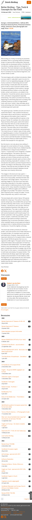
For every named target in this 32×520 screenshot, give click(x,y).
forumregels (4, 310)
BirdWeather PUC (7, 392)
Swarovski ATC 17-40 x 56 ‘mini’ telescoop (14, 431)
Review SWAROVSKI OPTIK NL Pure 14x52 (14, 339)
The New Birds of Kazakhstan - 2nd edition (14, 356)
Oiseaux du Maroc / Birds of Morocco (12, 464)
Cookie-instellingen (18, 513)
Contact (15, 511)
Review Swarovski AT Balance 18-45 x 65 (13, 321)
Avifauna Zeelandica (7, 459)
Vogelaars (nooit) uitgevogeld (10, 481)
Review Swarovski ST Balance (10, 326)
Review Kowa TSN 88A (8, 444)
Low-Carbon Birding (7, 436)
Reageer (4, 278)
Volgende (26, 499)
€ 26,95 (11, 28)
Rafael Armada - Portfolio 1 (9, 387)
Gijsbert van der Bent (13, 283)
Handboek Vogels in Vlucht (9, 476)
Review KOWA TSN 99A (8, 493)
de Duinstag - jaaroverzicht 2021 (11, 454)
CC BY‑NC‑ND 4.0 (5, 507)
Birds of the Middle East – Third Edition (13, 397)
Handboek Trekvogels (8, 382)
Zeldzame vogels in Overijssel (10, 377)
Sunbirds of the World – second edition (13, 344)
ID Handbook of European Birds (11, 365)
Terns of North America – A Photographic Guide (16, 412)
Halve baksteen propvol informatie (12, 331)
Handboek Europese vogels (10, 449)
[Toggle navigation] (29, 2)
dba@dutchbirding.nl (6, 511)
